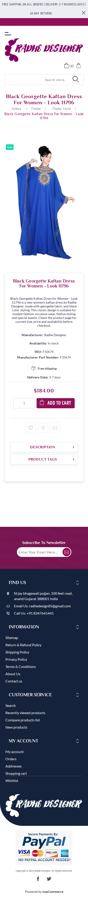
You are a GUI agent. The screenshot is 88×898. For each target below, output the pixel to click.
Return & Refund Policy (23, 645)
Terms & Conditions (20, 666)
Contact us (13, 681)
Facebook (38, 880)
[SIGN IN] (78, 66)
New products (16, 727)
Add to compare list (43, 428)
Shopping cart (16, 773)
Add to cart (59, 403)
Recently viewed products (25, 712)
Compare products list (22, 720)
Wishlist (11, 780)
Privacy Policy (16, 659)
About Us (12, 674)
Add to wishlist (31, 428)
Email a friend (55, 428)
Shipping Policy (17, 652)
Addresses (13, 766)
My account (14, 751)
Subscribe (66, 552)
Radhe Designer (55, 335)
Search (10, 705)
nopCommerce (52, 891)
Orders (10, 759)
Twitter (49, 880)
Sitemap (11, 637)
